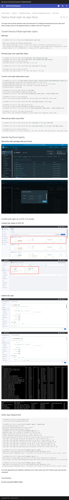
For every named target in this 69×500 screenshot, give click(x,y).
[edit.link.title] (64, 17)
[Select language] (62, 6)
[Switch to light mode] (58, 6)
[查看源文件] (61, 17)
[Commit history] (67, 17)
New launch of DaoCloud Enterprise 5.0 (16, 2)
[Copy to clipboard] (66, 40)
